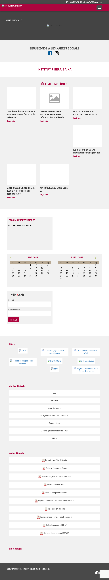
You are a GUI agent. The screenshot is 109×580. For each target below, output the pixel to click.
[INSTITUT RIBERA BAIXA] (12, 7)
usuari (11, 300)
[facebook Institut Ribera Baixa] (51, 53)
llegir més (11, 121)
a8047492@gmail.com (93, 2)
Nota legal (46, 569)
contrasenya (14, 309)
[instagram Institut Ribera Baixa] (58, 53)
